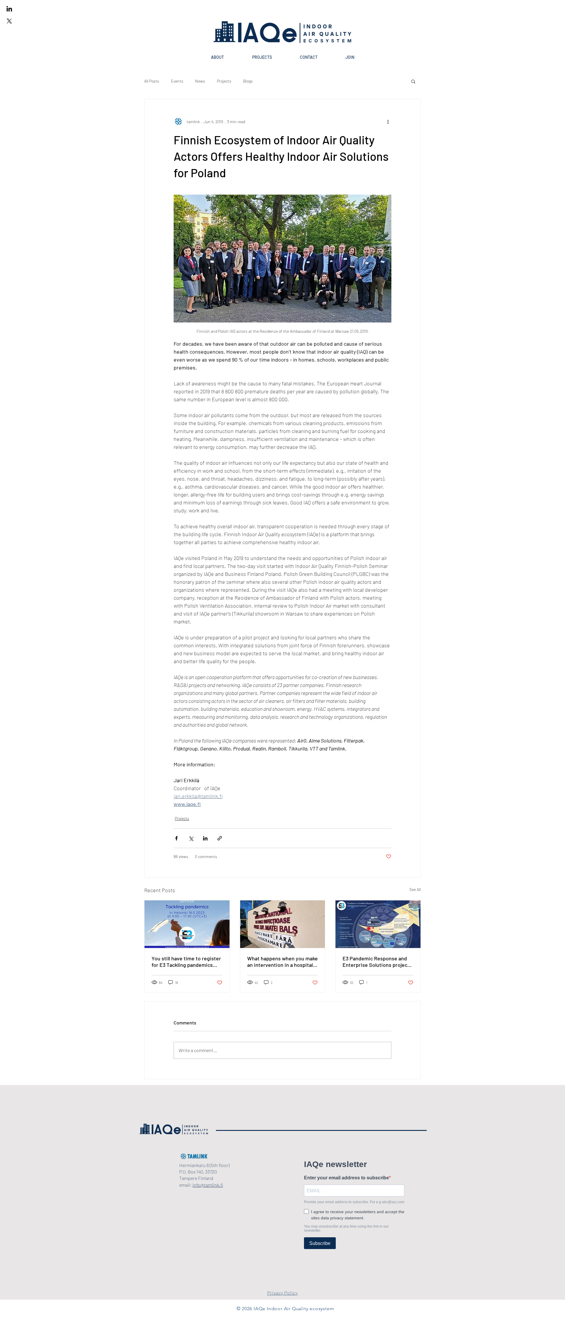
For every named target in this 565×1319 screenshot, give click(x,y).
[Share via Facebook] (176, 838)
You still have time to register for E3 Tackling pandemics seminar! (186, 961)
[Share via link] (219, 838)
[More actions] (387, 121)
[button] (413, 81)
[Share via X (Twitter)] (191, 838)
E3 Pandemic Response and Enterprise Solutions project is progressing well (376, 961)
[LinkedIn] (9, 9)
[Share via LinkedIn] (205, 838)
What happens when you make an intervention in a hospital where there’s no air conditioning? (282, 961)
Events (177, 80)
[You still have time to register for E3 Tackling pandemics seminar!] (187, 924)
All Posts (151, 80)
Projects (224, 80)
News (200, 80)
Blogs (248, 80)
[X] (9, 21)
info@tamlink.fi (207, 1185)
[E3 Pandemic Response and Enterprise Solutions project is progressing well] (378, 924)
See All (415, 889)
